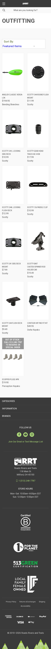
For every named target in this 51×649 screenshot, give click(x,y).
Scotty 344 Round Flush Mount (38, 96)
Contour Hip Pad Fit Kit (37, 323)
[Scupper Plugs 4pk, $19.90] (13, 357)
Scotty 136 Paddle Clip (37, 207)
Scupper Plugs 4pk (10, 379)
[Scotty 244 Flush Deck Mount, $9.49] (13, 300)
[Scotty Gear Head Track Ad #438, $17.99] (38, 128)
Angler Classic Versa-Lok (12, 96)
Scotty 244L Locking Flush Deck (11, 209)
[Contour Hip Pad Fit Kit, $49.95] (38, 300)
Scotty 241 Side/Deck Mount (11, 265)
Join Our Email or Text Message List (25, 441)
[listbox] (19, 46)
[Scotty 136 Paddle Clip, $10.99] (38, 185)
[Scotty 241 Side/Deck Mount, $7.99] (13, 241)
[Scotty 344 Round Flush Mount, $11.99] (38, 72)
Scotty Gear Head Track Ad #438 (35, 152)
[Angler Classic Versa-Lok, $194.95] (13, 72)
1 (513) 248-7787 (26, 480)
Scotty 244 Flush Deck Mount (12, 324)
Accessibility (25, 606)
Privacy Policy (11, 602)
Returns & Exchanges (27, 602)
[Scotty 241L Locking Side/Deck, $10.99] (13, 128)
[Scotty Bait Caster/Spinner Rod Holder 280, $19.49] (38, 241)
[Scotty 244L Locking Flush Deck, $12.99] (13, 185)
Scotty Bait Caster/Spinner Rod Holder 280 (36, 266)
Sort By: (9, 41)
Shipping (42, 602)
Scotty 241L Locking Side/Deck (11, 152)
